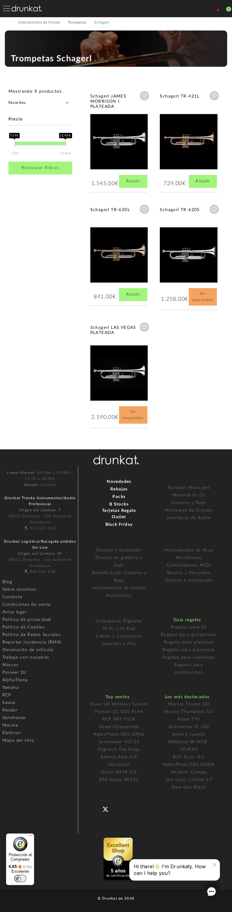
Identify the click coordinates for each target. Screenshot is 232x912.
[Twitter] (107, 811)
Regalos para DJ (189, 627)
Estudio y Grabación (119, 550)
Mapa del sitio (18, 740)
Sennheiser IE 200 (189, 727)
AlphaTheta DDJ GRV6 (119, 734)
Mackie (10, 725)
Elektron (11, 733)
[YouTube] (119, 808)
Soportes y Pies (119, 644)
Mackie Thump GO (188, 704)
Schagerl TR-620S (180, 210)
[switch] (20, 878)
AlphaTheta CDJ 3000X (189, 765)
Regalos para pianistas (189, 642)
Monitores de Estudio (189, 510)
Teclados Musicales (188, 488)
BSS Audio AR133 (119, 780)
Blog (7, 582)
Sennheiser (14, 718)
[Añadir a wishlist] (144, 96)
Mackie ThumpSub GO (189, 712)
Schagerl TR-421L (179, 96)
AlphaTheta (15, 680)
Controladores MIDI (188, 565)
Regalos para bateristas (189, 650)
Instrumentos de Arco (188, 550)
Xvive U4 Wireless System (119, 704)
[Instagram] (132, 808)
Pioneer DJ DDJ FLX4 (119, 712)
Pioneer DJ (14, 672)
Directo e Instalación (188, 580)
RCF (6, 695)
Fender (10, 710)
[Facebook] (95, 808)
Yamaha (10, 688)
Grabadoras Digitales (118, 621)
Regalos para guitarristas (189, 635)
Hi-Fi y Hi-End (119, 629)
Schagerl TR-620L (110, 210)
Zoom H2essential (119, 727)
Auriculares (118, 595)
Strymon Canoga (189, 772)
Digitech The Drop (119, 749)
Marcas (10, 665)
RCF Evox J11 (188, 757)
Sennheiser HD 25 (119, 742)
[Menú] (30, 837)
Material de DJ (188, 495)
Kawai (9, 703)
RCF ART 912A (119, 719)
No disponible (202, 297)
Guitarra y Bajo (189, 503)
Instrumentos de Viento (119, 588)
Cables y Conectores (119, 636)
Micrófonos (188, 558)
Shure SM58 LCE (119, 772)
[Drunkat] (26, 8)
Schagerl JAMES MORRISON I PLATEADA (108, 101)
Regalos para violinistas (189, 657)
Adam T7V (188, 719)
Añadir (133, 181)
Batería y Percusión (189, 573)
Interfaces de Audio (189, 518)
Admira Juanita (189, 734)
